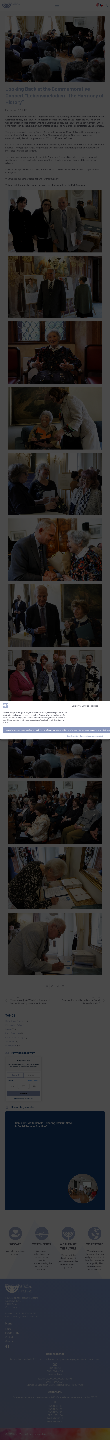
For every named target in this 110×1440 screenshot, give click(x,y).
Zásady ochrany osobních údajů (91, 736)
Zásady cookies (72, 736)
